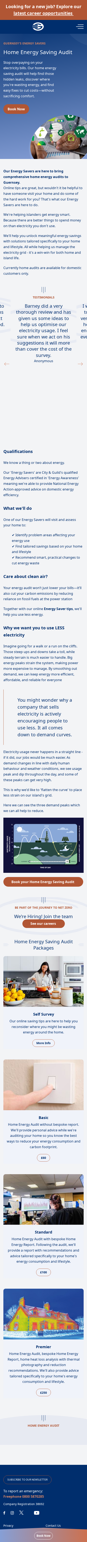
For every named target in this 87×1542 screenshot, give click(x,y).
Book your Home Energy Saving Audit (43, 882)
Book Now (43, 1536)
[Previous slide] (6, 364)
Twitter (21, 1513)
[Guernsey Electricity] (43, 26)
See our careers (43, 923)
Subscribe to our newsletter (27, 1479)
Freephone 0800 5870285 (23, 1496)
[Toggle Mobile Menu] (80, 27)
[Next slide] (80, 364)
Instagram (12, 1513)
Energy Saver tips (58, 608)
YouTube (36, 1513)
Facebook (4, 1513)
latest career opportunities (43, 13)
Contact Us (53, 1526)
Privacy (8, 1526)
